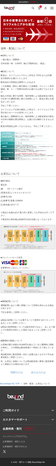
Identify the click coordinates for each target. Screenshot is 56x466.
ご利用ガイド (11, 410)
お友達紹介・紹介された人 (15, 446)
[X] (5, 451)
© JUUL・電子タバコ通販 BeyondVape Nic (28, 462)
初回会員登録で (28, 2)
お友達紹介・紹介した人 (14, 441)
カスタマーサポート (15, 419)
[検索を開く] (33, 8)
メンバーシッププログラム (15, 436)
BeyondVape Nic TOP (10, 383)
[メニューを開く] (52, 8)
